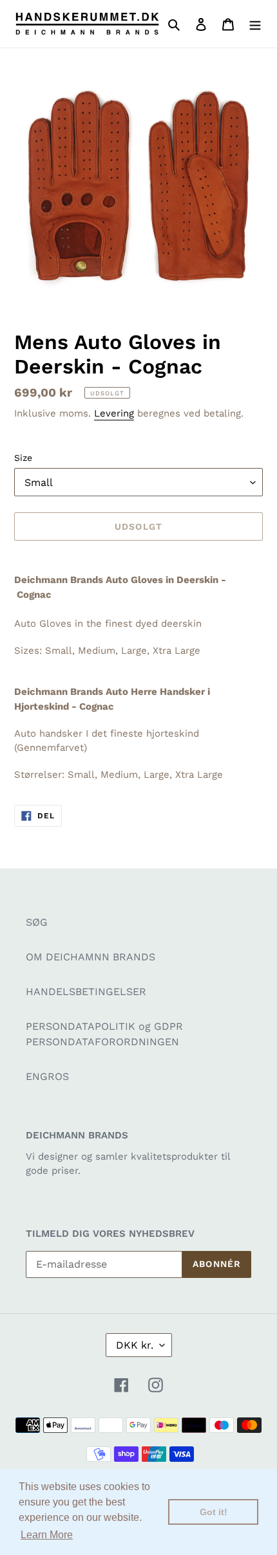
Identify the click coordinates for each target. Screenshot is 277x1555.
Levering (114, 413)
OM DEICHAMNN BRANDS (90, 957)
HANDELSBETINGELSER (86, 991)
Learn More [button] (47, 1534)
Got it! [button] (213, 1512)
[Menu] (255, 24)
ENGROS (47, 1076)
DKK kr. (134, 1345)
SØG (37, 922)
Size (23, 458)
